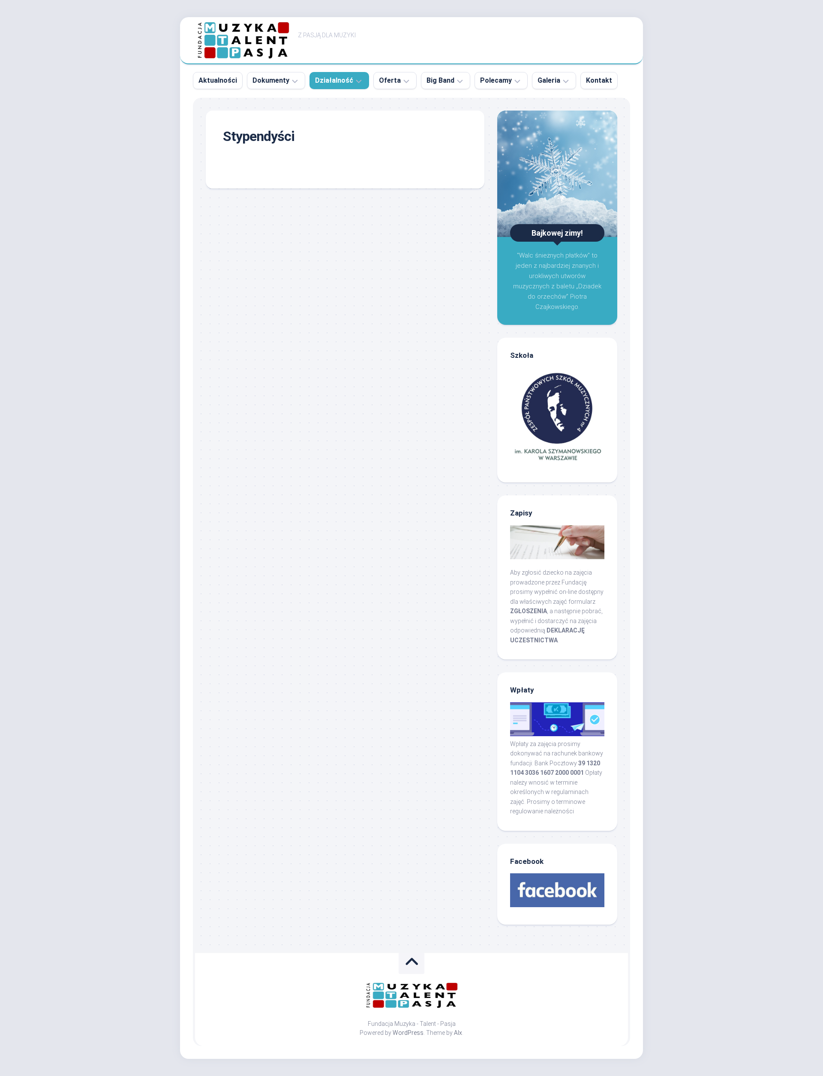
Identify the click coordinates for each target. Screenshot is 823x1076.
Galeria (549, 80)
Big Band (440, 80)
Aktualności (217, 80)
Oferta (390, 80)
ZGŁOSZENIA (528, 611)
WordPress (408, 1032)
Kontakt (599, 80)
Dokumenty (270, 80)
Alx (458, 1032)
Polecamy (496, 80)
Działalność (334, 80)
